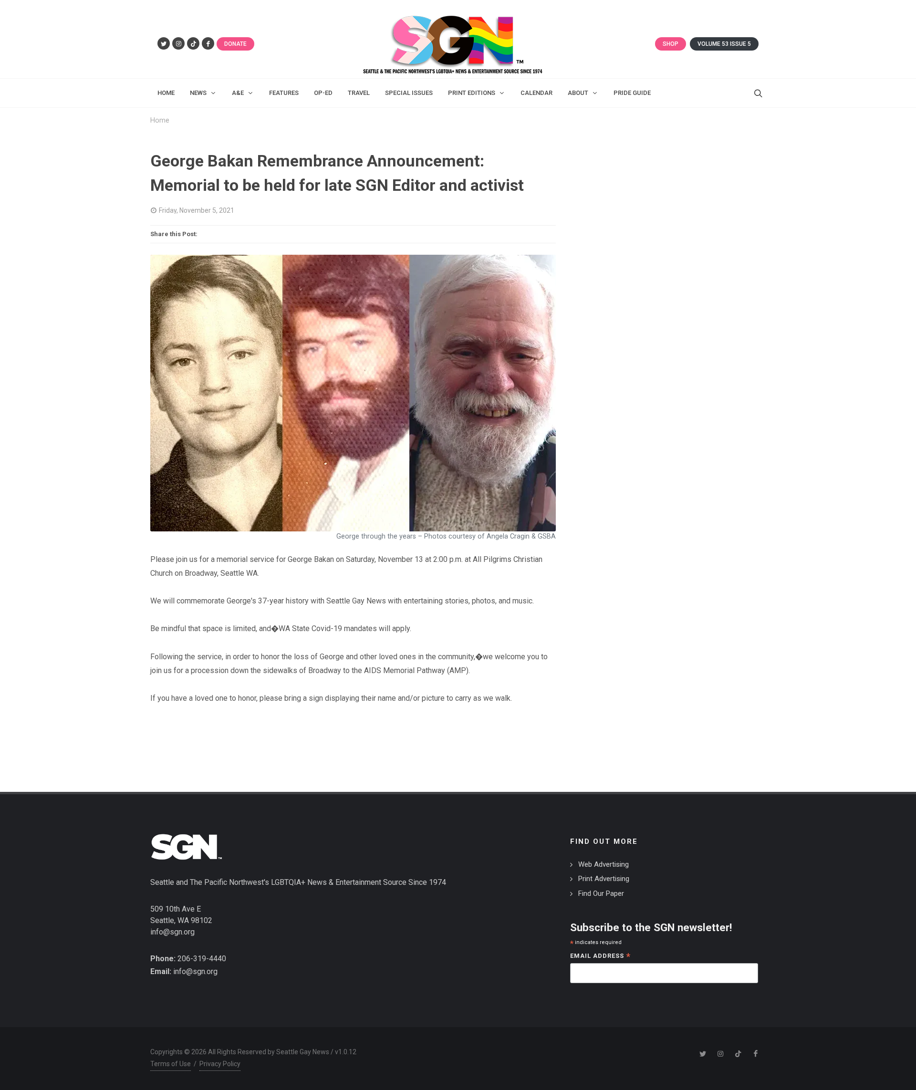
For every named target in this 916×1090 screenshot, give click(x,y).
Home (159, 120)
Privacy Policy (219, 1064)
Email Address (600, 957)
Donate (235, 44)
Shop (670, 44)
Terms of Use (170, 1064)
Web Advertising (603, 864)
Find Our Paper (601, 893)
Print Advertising (603, 878)
